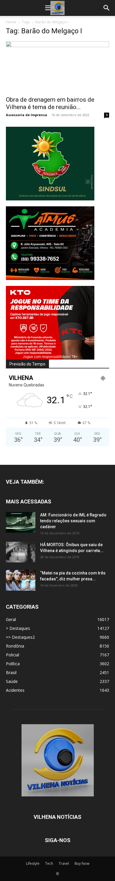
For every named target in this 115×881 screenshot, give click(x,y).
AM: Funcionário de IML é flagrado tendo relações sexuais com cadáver (73, 521)
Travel (64, 863)
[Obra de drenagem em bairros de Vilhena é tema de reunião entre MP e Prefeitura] (57, 66)
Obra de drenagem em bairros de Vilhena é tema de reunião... (50, 103)
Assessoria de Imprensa (26, 115)
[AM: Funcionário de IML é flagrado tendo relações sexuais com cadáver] (20, 522)
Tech (49, 863)
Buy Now (82, 863)
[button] (48, 8)
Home (11, 21)
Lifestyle (33, 863)
